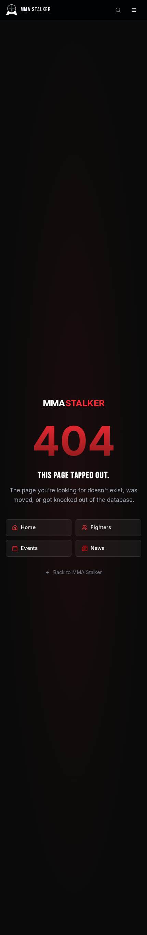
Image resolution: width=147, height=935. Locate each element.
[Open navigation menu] (134, 10)
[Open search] (118, 10)
